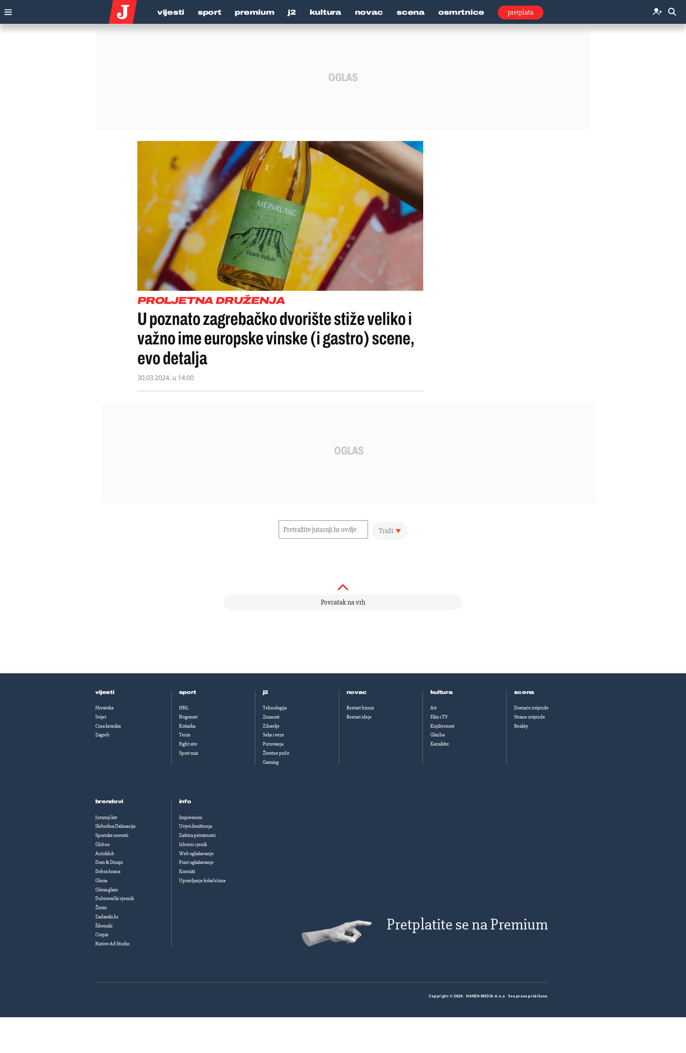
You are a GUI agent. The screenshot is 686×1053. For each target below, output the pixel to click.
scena (524, 692)
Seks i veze (273, 735)
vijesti (104, 692)
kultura (441, 692)
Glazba (437, 735)
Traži (386, 530)
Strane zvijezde (529, 717)
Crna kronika (108, 726)
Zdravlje (271, 726)
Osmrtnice (461, 12)
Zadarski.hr (106, 917)
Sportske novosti (111, 835)
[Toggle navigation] (6, 10)
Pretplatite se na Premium (467, 924)
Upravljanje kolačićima (202, 880)
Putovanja (273, 744)
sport (188, 692)
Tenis (184, 735)
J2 (292, 12)
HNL (184, 708)
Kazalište (439, 744)
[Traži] (672, 12)
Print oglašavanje (196, 862)
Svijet (100, 717)
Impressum (190, 817)
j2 (265, 692)
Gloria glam (106, 890)
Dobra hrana (107, 871)
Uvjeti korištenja (195, 826)
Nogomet (188, 717)
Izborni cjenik (193, 844)
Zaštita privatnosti (197, 835)
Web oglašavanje (196, 853)
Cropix (101, 934)
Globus (102, 844)
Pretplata (521, 12)
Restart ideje (359, 717)
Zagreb (102, 735)
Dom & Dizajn (109, 862)
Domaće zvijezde (531, 708)
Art (433, 708)
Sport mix (188, 753)
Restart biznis (360, 708)
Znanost (271, 717)
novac (357, 692)
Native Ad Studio (112, 944)
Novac (369, 12)
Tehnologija (275, 708)
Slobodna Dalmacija (115, 826)
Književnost (442, 726)
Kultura (325, 12)
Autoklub (104, 853)
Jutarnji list (106, 817)
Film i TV (439, 717)
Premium (254, 12)
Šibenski (103, 926)
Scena (411, 12)
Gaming (271, 762)
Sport (210, 12)
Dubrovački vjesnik (114, 898)
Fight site (188, 744)
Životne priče (276, 753)
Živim (101, 907)
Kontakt (187, 871)
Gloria (101, 880)
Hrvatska (104, 708)
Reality (521, 726)
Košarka (187, 726)
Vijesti (170, 12)
